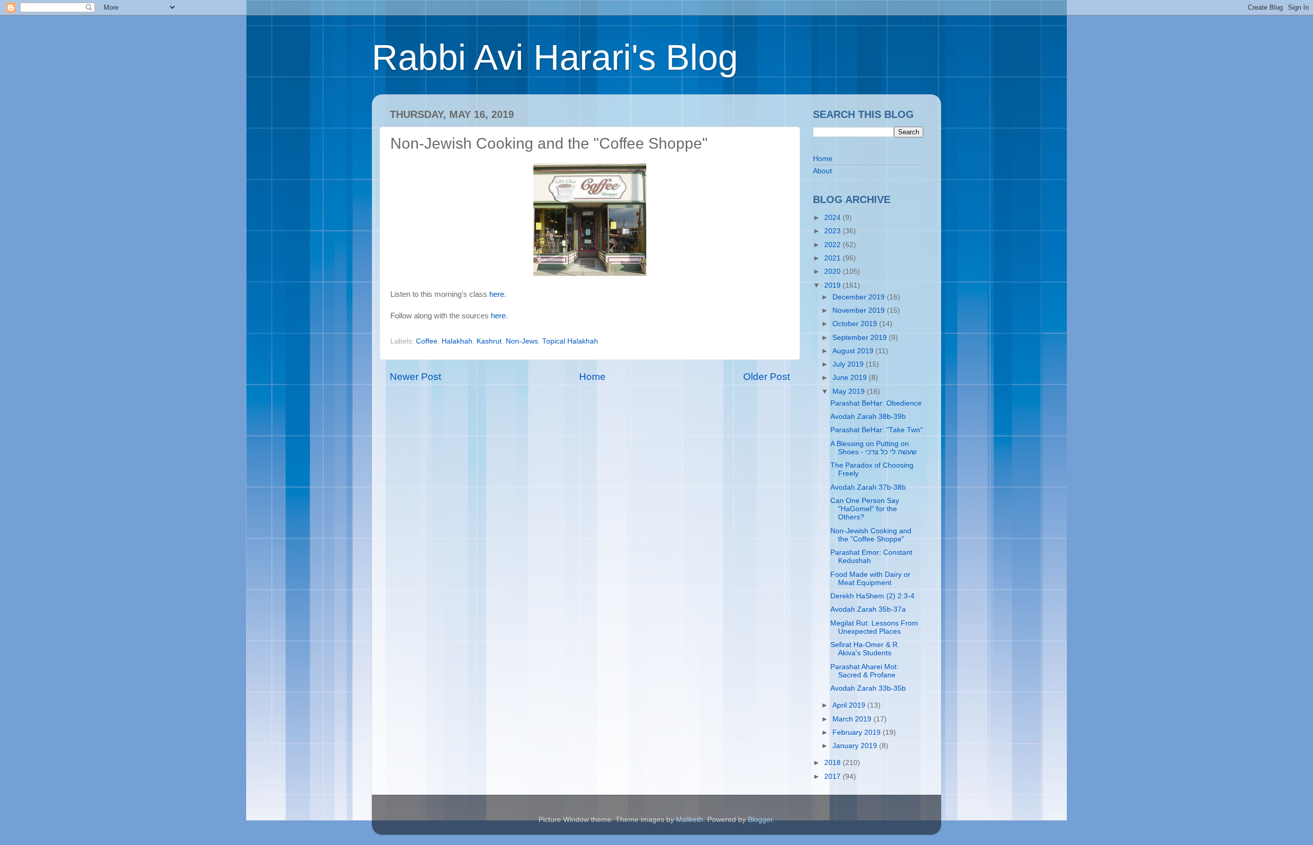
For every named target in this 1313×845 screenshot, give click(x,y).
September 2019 (860, 337)
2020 (833, 271)
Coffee (426, 341)
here (496, 294)
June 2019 (850, 377)
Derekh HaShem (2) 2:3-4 (872, 596)
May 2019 (849, 391)
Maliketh (689, 819)
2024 (833, 218)
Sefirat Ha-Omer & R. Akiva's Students (865, 649)
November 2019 (859, 310)
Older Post (766, 376)
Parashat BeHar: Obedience (876, 403)
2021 (833, 258)
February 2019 (857, 732)
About (822, 171)
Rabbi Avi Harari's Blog (555, 57)
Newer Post (415, 376)
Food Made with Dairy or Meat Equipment (870, 579)
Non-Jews (522, 341)
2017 (833, 776)
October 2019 (855, 324)
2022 (833, 245)
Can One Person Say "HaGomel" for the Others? (864, 509)
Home (592, 376)
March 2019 (852, 719)
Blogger (760, 819)
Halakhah (457, 341)
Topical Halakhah (570, 341)
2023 (833, 231)
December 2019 (859, 297)
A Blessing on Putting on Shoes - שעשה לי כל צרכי (873, 448)
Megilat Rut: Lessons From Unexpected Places (874, 627)
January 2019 (855, 746)
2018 (833, 763)
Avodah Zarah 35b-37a (868, 609)
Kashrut (489, 341)
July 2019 (849, 364)
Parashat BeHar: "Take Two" (876, 430)
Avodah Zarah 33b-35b (868, 688)
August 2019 (854, 351)
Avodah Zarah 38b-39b (868, 416)
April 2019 (849, 705)
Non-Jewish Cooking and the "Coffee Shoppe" (870, 535)
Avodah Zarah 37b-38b (868, 487)
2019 (833, 285)
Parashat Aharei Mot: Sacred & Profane (864, 671)
